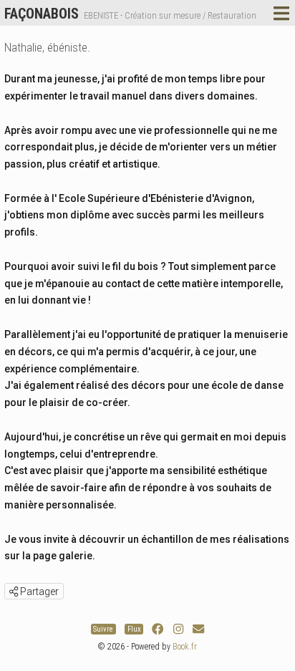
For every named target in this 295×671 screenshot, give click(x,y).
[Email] (198, 629)
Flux (134, 629)
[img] (13, 591)
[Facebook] (157, 629)
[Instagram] (178, 629)
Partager (38, 591)
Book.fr (185, 647)
